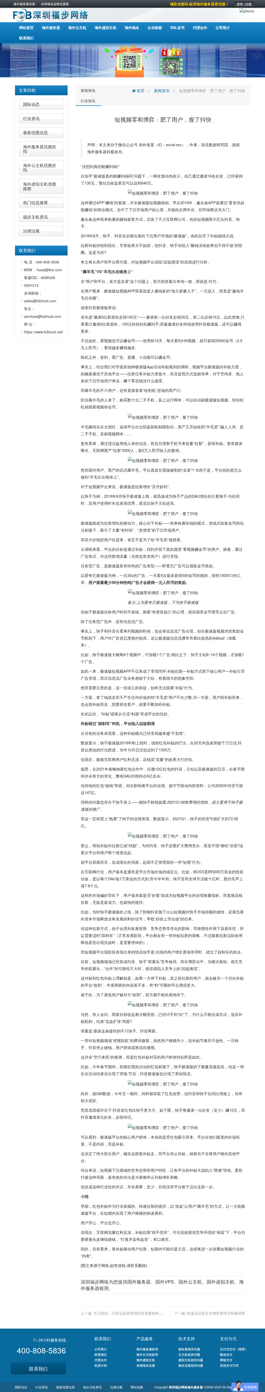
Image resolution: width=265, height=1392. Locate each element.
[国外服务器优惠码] (132, 59)
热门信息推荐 (35, 203)
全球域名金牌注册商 (55, 4)
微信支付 (226, 1354)
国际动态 (31, 104)
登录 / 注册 (244, 4)
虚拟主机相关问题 (190, 1360)
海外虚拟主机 (145, 1360)
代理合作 (100, 1360)
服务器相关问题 (189, 1349)
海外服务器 (97, 151)
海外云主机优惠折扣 (39, 167)
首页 (140, 90)
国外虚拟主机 (220, 1281)
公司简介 (100, 1349)
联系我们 (38, 1368)
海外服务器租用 (147, 1349)
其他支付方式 (229, 1365)
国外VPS (164, 1281)
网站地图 (137, 1387)
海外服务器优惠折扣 (39, 149)
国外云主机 (190, 1281)
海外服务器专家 (24, 4)
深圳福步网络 (95, 1281)
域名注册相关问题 (190, 1365)
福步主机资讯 (35, 217)
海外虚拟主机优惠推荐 (39, 186)
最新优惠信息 (35, 132)
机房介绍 (100, 1365)
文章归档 (27, 90)
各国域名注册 (145, 1365)
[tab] (41, 90)
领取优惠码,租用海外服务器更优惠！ (199, 3)
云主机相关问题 (189, 1354)
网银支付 (226, 1360)
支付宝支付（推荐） (234, 1349)
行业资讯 (31, 118)
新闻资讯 (88, 90)
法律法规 (31, 231)
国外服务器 (139, 1281)
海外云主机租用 (147, 1354)
